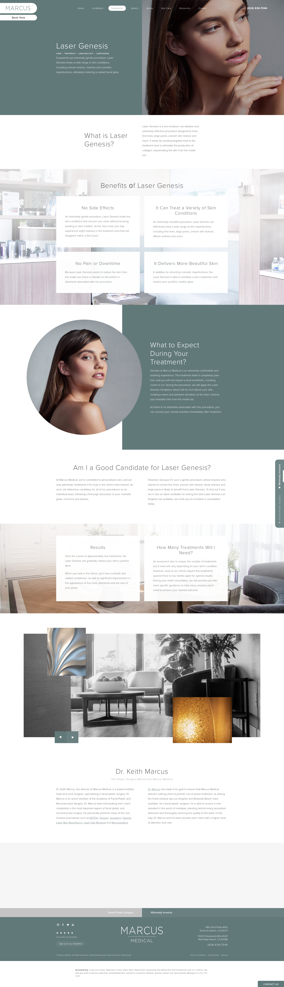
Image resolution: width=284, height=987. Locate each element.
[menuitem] (81, 8)
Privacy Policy (213, 955)
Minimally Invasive (279, 474)
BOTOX (94, 818)
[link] (262, 8)
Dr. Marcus (154, 789)
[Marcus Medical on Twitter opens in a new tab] (67, 924)
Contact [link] (202, 8)
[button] (61, 737)
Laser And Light (85, 53)
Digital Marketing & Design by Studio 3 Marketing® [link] (110, 955)
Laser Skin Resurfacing (69, 822)
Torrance (162, 736)
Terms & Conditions (198, 955)
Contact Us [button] (270, 984)
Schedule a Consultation (142, 888)
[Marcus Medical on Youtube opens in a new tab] (72, 924)
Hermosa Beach (215, 731)
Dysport (104, 818)
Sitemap (224, 955)
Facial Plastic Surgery (279, 507)
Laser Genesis (102, 53)
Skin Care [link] (166, 8)
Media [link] (149, 8)
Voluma (126, 818)
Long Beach (217, 736)
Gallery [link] (134, 8)
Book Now (18, 17)
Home (58, 53)
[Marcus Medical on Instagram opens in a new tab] (58, 924)
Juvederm (115, 818)
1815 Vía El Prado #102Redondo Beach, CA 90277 (214, 929)
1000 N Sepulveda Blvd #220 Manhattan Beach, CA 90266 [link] (213, 937)
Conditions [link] (97, 8)
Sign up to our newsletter (70, 943)
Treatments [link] (117, 8)
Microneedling (120, 822)
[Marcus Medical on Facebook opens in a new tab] (62, 924)
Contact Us (142, 897)
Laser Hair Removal (95, 822)
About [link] (81, 8)
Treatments (69, 53)
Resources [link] (184, 8)
